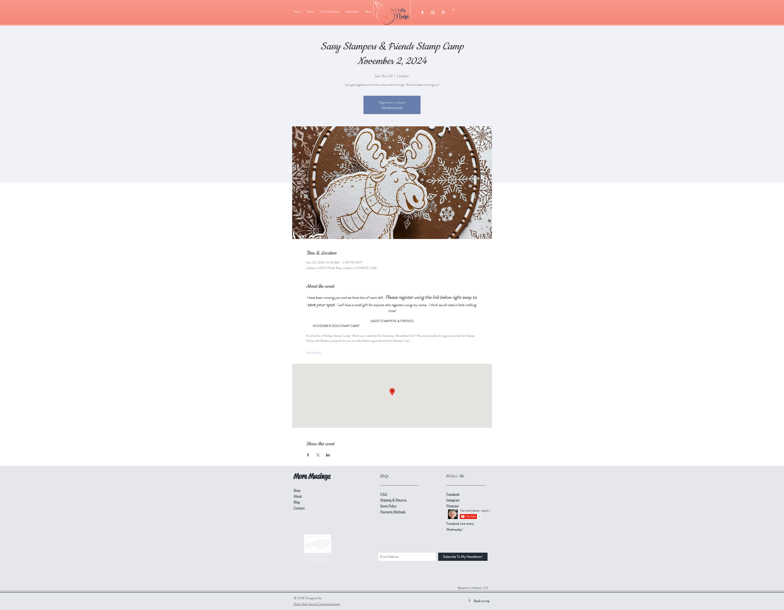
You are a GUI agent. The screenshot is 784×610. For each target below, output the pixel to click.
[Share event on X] (318, 455)
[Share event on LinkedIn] (328, 455)
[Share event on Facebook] (308, 455)
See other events (392, 107)
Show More (313, 352)
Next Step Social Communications (317, 603)
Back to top (482, 600)
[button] (310, 11)
